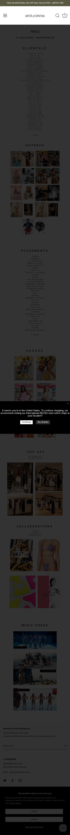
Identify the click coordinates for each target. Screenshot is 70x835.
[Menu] (5, 15)
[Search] (57, 16)
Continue (26, 422)
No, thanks (43, 422)
